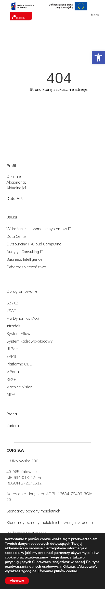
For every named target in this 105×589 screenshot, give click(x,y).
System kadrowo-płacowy (29, 341)
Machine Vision (19, 387)
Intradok (13, 325)
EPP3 (11, 356)
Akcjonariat (16, 182)
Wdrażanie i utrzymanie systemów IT (38, 228)
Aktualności (16, 187)
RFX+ (11, 379)
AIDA (11, 394)
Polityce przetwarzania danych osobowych (52, 564)
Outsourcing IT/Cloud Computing (33, 244)
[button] (98, 57)
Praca (11, 413)
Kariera (12, 425)
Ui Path (12, 348)
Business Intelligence (24, 259)
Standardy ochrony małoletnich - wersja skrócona (49, 522)
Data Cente (16, 236)
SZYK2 (12, 303)
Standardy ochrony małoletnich (33, 511)
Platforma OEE (19, 364)
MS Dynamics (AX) (22, 318)
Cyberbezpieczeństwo (26, 266)
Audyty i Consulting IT (24, 251)
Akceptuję (17, 581)
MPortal (13, 371)
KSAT (11, 310)
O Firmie (13, 176)
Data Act (14, 198)
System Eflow (18, 333)
